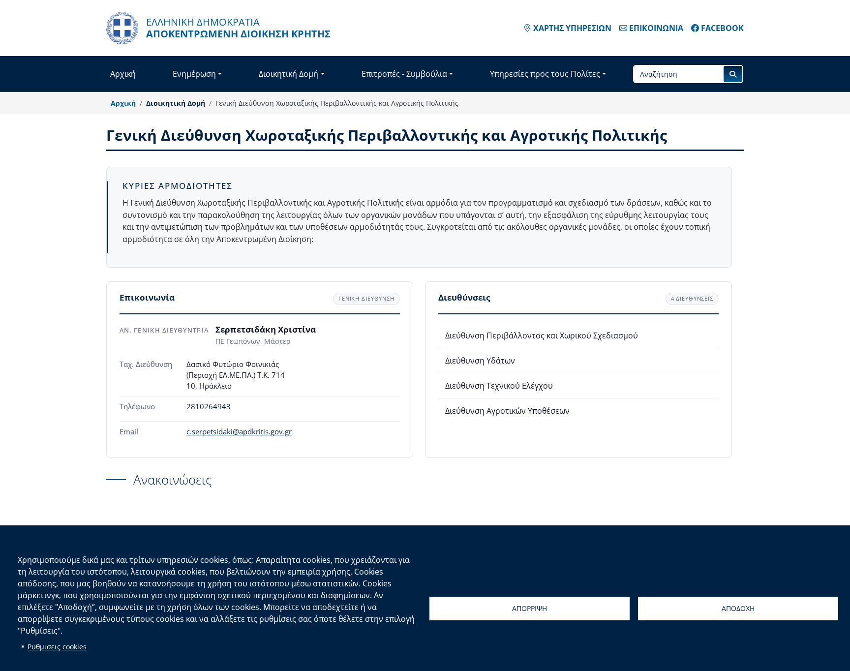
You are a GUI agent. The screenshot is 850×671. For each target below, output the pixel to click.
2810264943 (208, 406)
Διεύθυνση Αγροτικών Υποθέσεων (507, 410)
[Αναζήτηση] (733, 74)
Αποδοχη (738, 608)
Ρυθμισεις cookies (57, 646)
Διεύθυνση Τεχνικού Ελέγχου (499, 385)
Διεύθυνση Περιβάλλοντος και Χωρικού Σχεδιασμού (541, 335)
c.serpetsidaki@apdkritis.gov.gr (239, 431)
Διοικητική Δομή (288, 73)
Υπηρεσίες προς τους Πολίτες (545, 73)
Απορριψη (529, 608)
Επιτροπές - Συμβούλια (404, 73)
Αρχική (123, 73)
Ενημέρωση (194, 73)
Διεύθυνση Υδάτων (480, 360)
